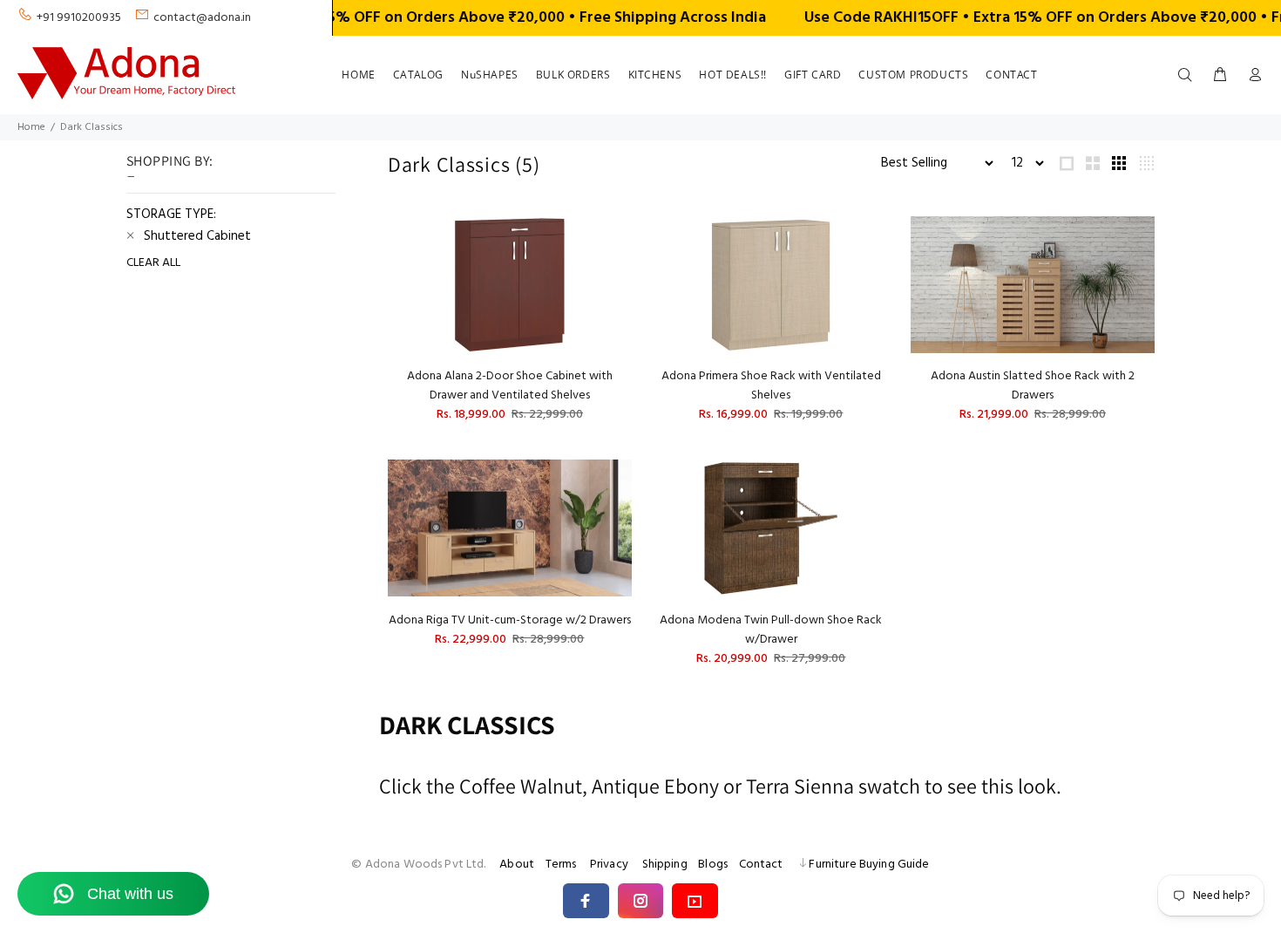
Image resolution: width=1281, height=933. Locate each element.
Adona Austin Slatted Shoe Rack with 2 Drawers (1033, 385)
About (516, 865)
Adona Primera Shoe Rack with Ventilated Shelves (771, 385)
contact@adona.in (202, 18)
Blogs (713, 865)
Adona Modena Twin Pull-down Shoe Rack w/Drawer (771, 630)
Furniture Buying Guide (869, 865)
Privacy (609, 865)
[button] (586, 900)
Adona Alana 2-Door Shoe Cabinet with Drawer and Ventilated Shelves (510, 385)
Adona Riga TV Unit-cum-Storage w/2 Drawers (510, 620)
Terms (561, 865)
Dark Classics (91, 127)
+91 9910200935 (79, 18)
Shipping (665, 865)
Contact (761, 865)
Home (31, 127)
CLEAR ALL (153, 263)
